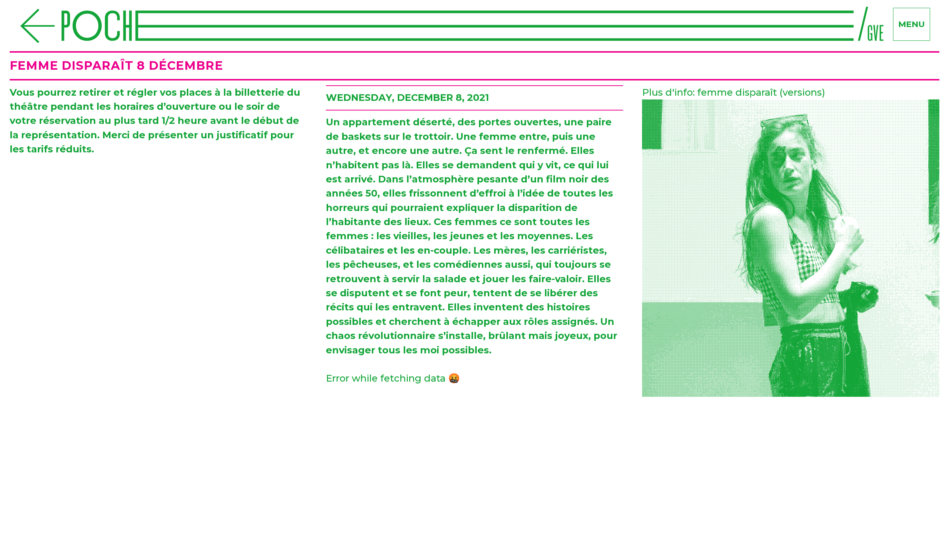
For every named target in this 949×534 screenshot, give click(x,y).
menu (911, 24)
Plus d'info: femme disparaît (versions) (733, 92)
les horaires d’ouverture (156, 106)
